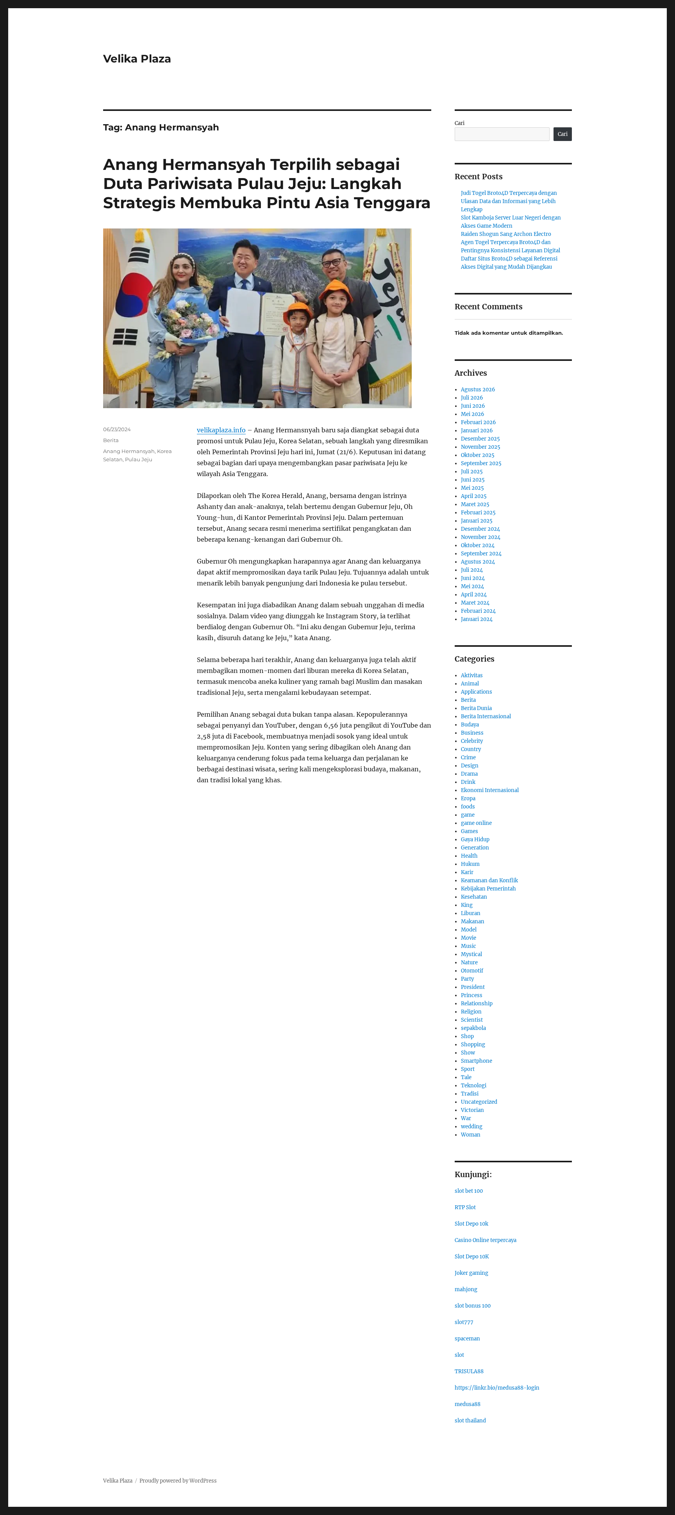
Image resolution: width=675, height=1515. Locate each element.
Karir (467, 872)
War (466, 1118)
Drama (469, 774)
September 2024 (481, 553)
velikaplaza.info (221, 430)
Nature (469, 962)
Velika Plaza (137, 58)
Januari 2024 (477, 619)
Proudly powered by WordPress (178, 1481)
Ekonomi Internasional (490, 790)
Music (468, 946)
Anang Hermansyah (129, 451)
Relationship (477, 1003)
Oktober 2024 (478, 545)
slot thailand (470, 1420)
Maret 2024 (475, 603)
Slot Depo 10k (471, 1224)
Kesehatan (474, 897)
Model (469, 929)
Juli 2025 (472, 471)
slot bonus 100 (473, 1306)
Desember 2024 (480, 529)
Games (469, 831)
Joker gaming (471, 1273)
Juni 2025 (473, 479)
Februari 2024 (478, 611)
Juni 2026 (473, 406)
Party (467, 979)
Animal (470, 683)
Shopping (473, 1044)
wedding (471, 1126)
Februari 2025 (478, 512)
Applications (476, 692)
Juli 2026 (472, 397)
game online (476, 823)
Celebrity (472, 741)
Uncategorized (479, 1102)
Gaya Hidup (475, 839)
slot (459, 1355)
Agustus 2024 (478, 562)
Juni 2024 (473, 578)
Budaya (470, 724)
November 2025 (480, 447)
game (468, 815)
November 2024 (480, 537)
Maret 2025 (475, 504)
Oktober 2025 (478, 455)
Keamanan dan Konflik (489, 880)
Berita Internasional (486, 716)
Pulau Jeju (138, 459)
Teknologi (473, 1085)
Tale (466, 1077)
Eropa (468, 798)
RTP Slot (465, 1207)
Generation (475, 847)
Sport (468, 1069)
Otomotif (472, 970)
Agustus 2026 (478, 389)
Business (472, 733)
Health (469, 856)
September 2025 (481, 463)
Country (471, 749)
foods (468, 806)
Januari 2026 (477, 430)
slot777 (464, 1322)
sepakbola (473, 1028)
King (467, 905)
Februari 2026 (478, 422)
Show (468, 1052)
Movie (468, 938)
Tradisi (470, 1093)
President (473, 987)
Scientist (472, 1020)
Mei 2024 (472, 586)
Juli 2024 (472, 570)
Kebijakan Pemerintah (488, 888)
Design (470, 765)
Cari (459, 123)
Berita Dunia (476, 708)
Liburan (470, 913)
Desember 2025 (480, 438)
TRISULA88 (469, 1371)
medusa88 (467, 1404)
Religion (471, 1011)
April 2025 (474, 496)
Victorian (472, 1110)
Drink (468, 782)
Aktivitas (472, 675)
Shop (467, 1036)
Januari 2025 (477, 520)
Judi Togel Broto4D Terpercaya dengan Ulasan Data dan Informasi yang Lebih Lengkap (509, 201)
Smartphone (476, 1061)
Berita (111, 440)
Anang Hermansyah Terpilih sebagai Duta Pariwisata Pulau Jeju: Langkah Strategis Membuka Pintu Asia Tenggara (267, 183)
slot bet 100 (469, 1191)
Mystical (471, 954)
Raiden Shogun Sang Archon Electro (506, 234)
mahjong (466, 1289)
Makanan (472, 921)
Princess (471, 995)
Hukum (470, 864)
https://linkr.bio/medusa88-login (497, 1388)
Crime (468, 757)
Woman (470, 1134)
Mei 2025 (472, 488)
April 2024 (474, 594)
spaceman (467, 1338)
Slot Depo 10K (472, 1256)
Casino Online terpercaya (485, 1240)
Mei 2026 (472, 414)
